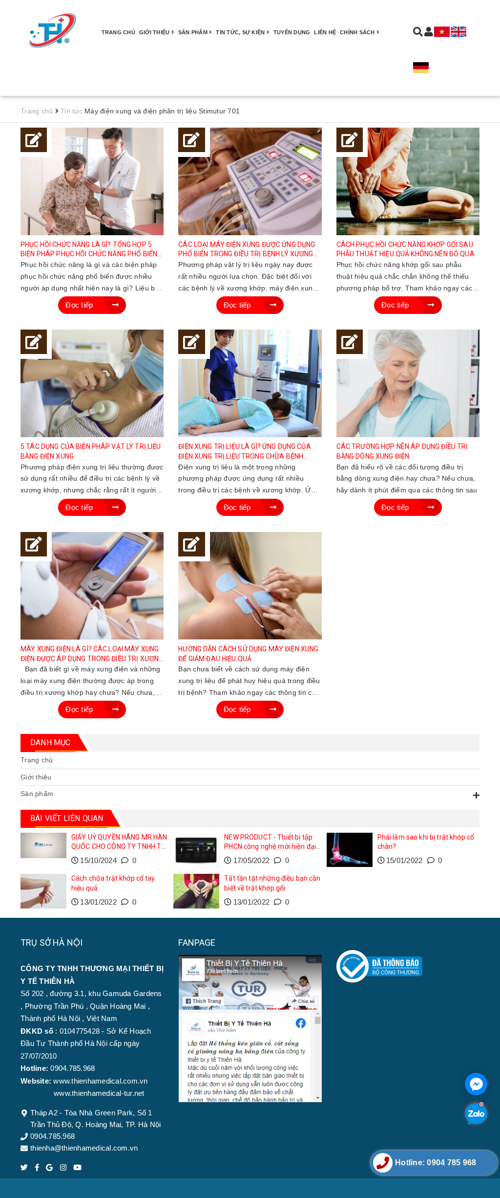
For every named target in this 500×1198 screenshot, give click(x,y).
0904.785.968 (52, 1136)
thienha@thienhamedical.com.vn (84, 1148)
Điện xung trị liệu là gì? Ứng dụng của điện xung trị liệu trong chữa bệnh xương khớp (244, 456)
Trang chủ (118, 32)
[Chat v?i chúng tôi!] (476, 1084)
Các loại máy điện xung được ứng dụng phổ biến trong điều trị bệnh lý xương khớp (246, 254)
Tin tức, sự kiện (241, 32)
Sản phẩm (193, 32)
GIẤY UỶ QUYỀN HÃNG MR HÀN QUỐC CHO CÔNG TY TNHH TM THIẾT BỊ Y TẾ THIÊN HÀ (119, 846)
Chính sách (358, 32)
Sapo (313, 1188)
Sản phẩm (37, 794)
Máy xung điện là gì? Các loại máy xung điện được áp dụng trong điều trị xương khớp (92, 658)
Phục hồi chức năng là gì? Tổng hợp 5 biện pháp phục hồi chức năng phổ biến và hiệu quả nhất (89, 254)
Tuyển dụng (292, 32)
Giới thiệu (155, 32)
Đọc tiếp (80, 305)
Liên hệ (325, 32)
